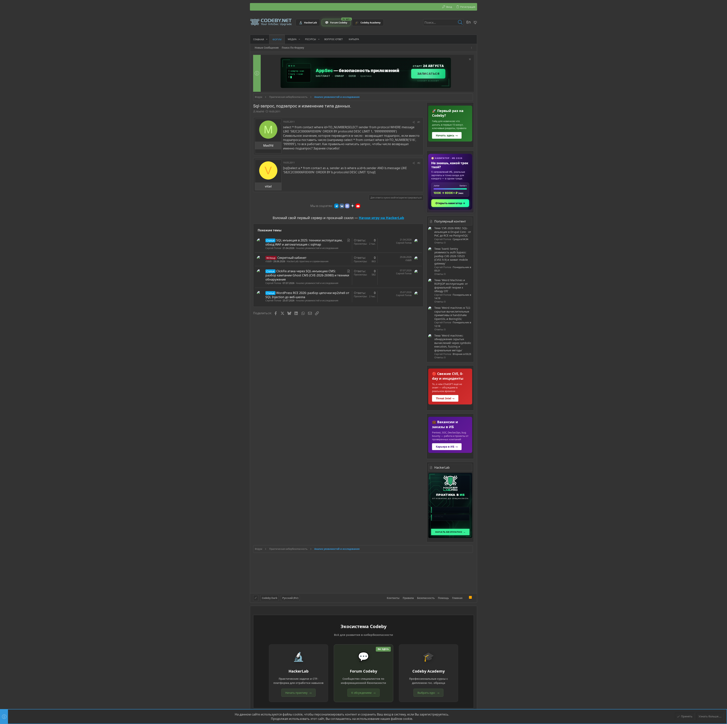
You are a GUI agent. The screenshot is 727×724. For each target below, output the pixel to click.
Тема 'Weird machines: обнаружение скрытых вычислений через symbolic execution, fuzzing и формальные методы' (452, 343)
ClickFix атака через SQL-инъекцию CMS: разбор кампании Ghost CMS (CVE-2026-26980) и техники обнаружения (307, 275)
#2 (418, 163)
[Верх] (466, 598)
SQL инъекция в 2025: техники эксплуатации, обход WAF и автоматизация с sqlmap (303, 242)
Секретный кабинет (292, 258)
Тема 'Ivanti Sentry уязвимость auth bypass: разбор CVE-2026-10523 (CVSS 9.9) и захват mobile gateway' (451, 256)
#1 (418, 122)
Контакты (393, 598)
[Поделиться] (413, 122)
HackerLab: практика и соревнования (307, 261)
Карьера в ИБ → (447, 446)
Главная (457, 598)
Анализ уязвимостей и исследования (317, 248)
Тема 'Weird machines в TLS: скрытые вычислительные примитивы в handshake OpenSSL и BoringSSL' (452, 313)
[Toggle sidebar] (472, 47)
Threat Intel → (445, 398)
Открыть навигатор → (450, 203)
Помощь (443, 598)
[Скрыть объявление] (469, 60)
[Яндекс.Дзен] (352, 206)
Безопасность (426, 598)
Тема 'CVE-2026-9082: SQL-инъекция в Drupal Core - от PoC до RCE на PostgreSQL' (452, 231)
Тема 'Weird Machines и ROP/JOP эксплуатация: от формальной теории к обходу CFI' (451, 285)
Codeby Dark (269, 598)
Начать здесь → (447, 135)
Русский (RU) (290, 598)
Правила (408, 598)
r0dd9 (268, 261)
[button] (266, 39)
